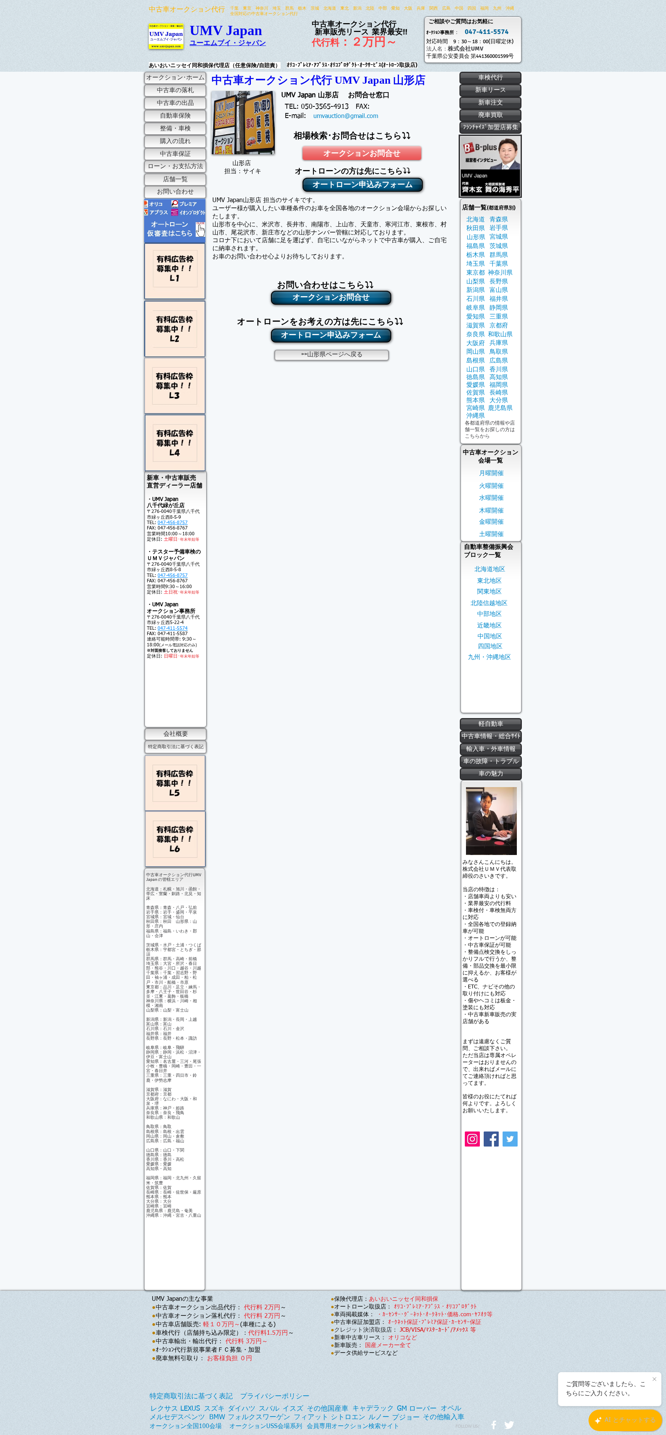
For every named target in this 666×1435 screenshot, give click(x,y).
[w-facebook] (494, 1425)
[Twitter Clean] (509, 1425)
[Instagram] (472, 1139)
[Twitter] (510, 1139)
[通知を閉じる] (654, 1379)
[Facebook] (491, 1139)
